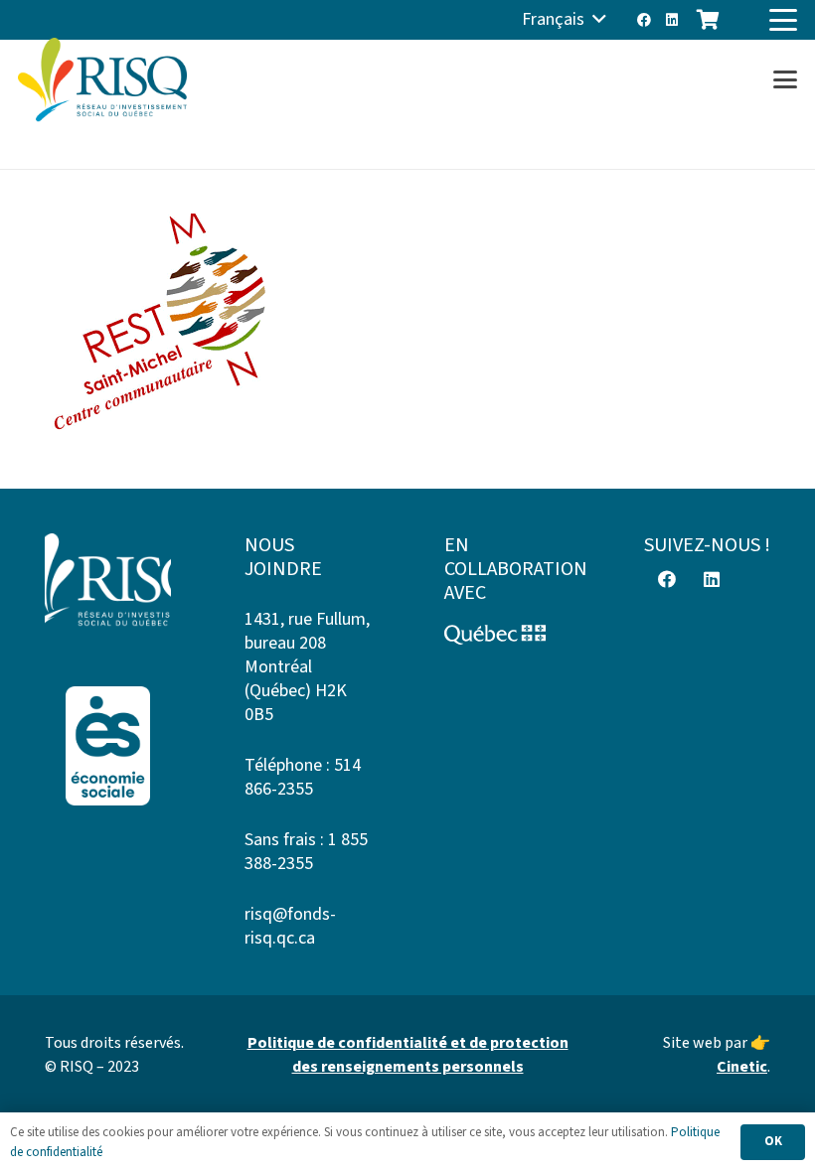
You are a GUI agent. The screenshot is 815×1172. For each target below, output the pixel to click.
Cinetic (742, 1067)
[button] (564, 20)
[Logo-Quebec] (507, 635)
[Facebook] (644, 20)
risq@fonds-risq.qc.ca (290, 926)
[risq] (102, 80)
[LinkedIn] (672, 20)
